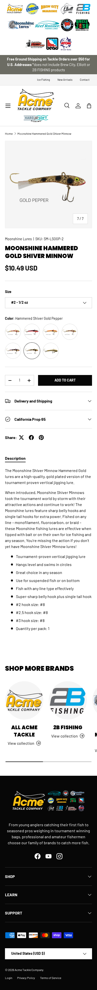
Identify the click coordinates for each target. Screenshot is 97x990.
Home (9, 133)
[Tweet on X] (21, 437)
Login (8, 978)
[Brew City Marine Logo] (49, 9)
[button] (89, 105)
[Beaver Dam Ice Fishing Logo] (67, 25)
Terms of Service (50, 978)
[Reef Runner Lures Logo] (47, 25)
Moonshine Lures (18, 239)
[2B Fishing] (68, 700)
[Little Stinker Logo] (35, 43)
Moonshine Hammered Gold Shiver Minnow (44, 133)
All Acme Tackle (24, 731)
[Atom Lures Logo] (66, 43)
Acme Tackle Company (29, 970)
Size (8, 292)
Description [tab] (15, 458)
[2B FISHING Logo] (83, 8)
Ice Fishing (43, 79)
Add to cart (65, 380)
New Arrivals (64, 79)
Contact (85, 79)
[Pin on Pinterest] (41, 437)
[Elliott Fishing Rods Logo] (67, 8)
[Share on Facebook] (31, 437)
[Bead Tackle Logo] (52, 43)
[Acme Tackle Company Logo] (15, 8)
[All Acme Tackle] (24, 700)
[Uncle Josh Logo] (82, 25)
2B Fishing (67, 727)
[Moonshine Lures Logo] (21, 25)
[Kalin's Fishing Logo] (32, 8)
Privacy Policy (26, 978)
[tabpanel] (48, 550)
